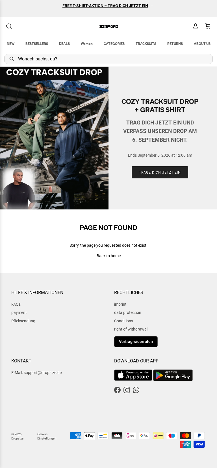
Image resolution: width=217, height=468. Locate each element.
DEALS (64, 43)
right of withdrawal (130, 329)
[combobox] (108, 59)
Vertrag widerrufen (136, 341)
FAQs (16, 304)
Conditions (123, 321)
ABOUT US (202, 43)
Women (87, 43)
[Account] (194, 26)
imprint (120, 304)
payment (19, 312)
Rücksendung (23, 321)
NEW (10, 43)
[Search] (9, 26)
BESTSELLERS (36, 43)
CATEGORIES (114, 43)
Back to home (109, 255)
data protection (127, 312)
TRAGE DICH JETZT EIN (160, 172)
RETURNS (175, 43)
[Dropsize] (108, 26)
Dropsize (17, 438)
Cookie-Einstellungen (46, 436)
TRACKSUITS (146, 43)
